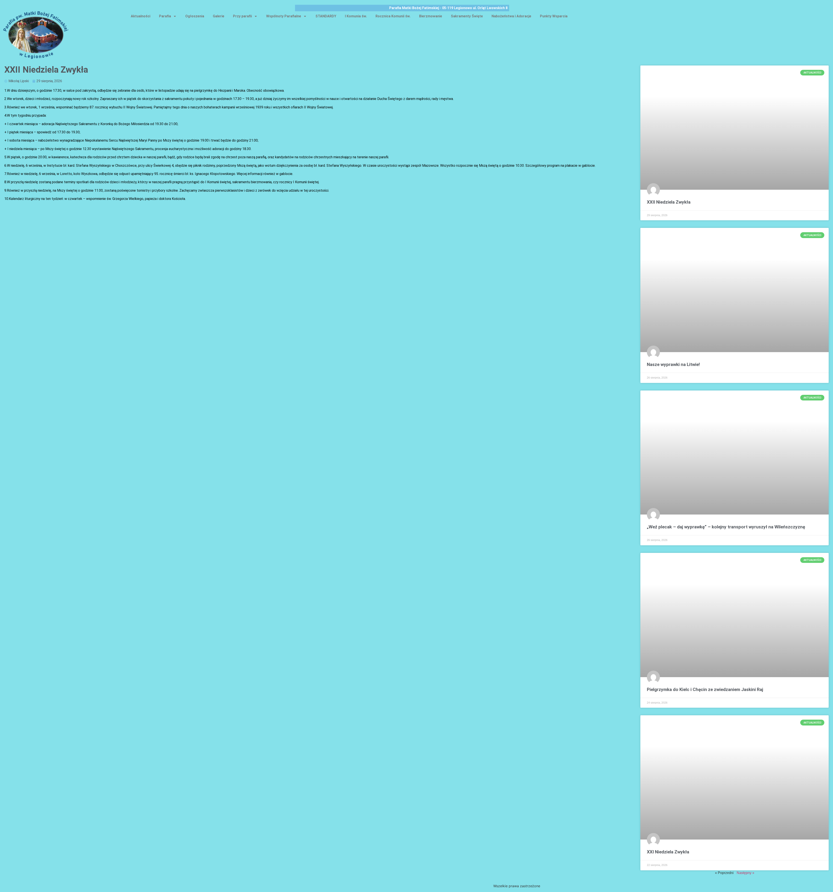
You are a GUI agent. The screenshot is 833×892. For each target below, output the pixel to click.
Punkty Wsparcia (553, 16)
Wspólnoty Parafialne (283, 16)
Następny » (745, 873)
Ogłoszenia (194, 16)
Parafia (165, 16)
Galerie (218, 16)
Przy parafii (242, 16)
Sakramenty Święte (467, 16)
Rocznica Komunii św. (393, 16)
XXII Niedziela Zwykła (668, 202)
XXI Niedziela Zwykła (668, 851)
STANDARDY (325, 16)
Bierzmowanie (430, 16)
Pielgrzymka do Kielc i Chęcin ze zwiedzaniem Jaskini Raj (705, 689)
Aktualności (140, 16)
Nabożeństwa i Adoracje (511, 16)
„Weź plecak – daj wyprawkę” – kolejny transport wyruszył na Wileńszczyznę (726, 526)
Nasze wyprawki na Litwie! (673, 364)
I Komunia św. (356, 16)
